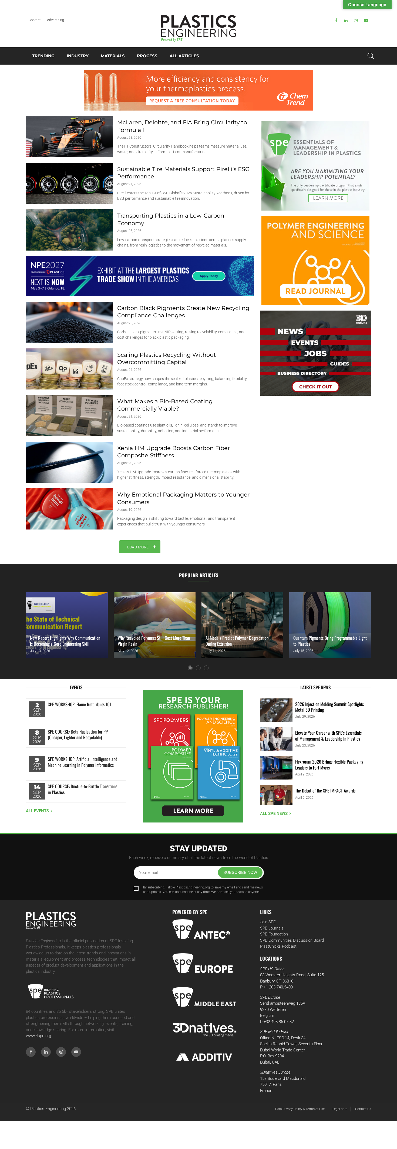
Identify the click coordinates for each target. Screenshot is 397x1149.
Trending (43, 55)
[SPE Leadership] (315, 166)
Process (147, 55)
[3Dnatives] (315, 353)
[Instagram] (356, 20)
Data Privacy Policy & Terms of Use (300, 1109)
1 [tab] (190, 667)
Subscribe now (240, 872)
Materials (113, 55)
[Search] (371, 56)
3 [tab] (206, 667)
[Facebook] (336, 20)
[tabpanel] (67, 625)
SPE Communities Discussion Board (292, 940)
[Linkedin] (346, 20)
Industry (78, 55)
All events (37, 810)
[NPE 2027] (140, 276)
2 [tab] (198, 667)
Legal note (339, 1109)
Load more (138, 547)
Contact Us (363, 1109)
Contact (35, 20)
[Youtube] (366, 20)
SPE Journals (272, 928)
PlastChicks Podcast (278, 946)
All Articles (184, 55)
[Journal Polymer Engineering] (315, 260)
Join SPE (268, 922)
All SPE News (274, 813)
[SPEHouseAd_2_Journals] (193, 756)
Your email (148, 872)
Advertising (55, 20)
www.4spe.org (38, 1035)
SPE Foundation (274, 934)
